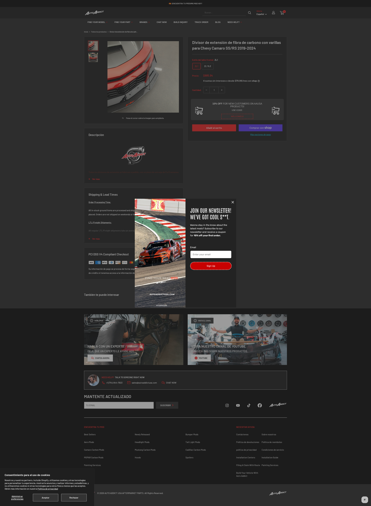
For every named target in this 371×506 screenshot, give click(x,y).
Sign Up (211, 266)
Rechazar (73, 497)
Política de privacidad (48, 488)
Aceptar (45, 497)
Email (193, 247)
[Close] (232, 202)
